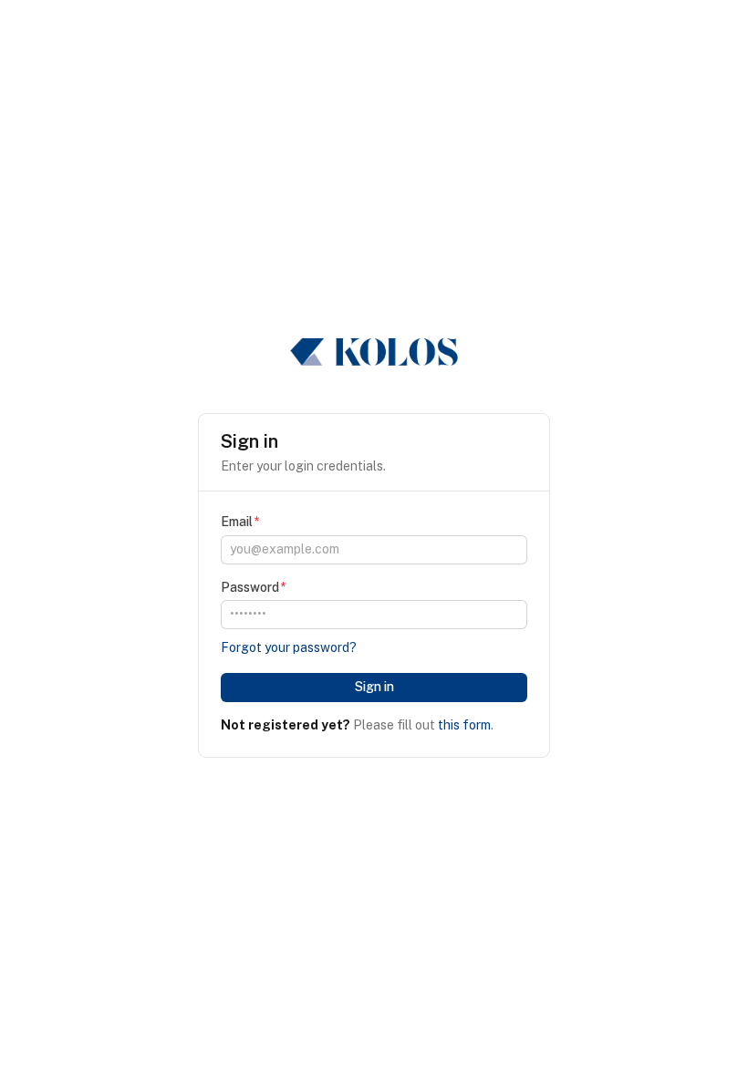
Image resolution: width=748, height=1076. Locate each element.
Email (237, 521)
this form (464, 725)
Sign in (374, 686)
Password (250, 587)
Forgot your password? (289, 647)
